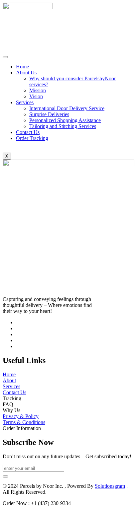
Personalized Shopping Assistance (65, 120)
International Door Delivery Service (66, 108)
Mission (37, 90)
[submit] (5, 476)
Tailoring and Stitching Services (62, 126)
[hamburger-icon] (5, 57)
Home (22, 66)
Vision (36, 96)
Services (25, 102)
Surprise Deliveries (49, 114)
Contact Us (28, 132)
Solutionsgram (110, 486)
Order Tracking (32, 138)
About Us (26, 72)
